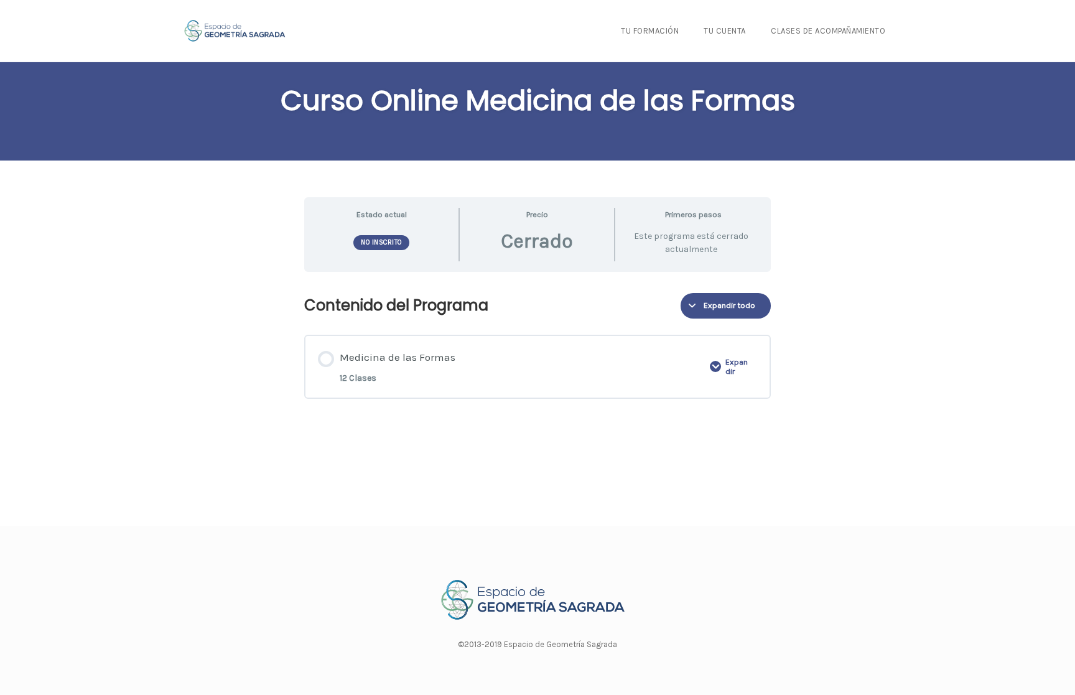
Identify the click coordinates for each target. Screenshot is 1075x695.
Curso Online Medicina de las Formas (538, 100)
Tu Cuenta (725, 30)
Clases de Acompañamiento (828, 30)
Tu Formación (650, 30)
